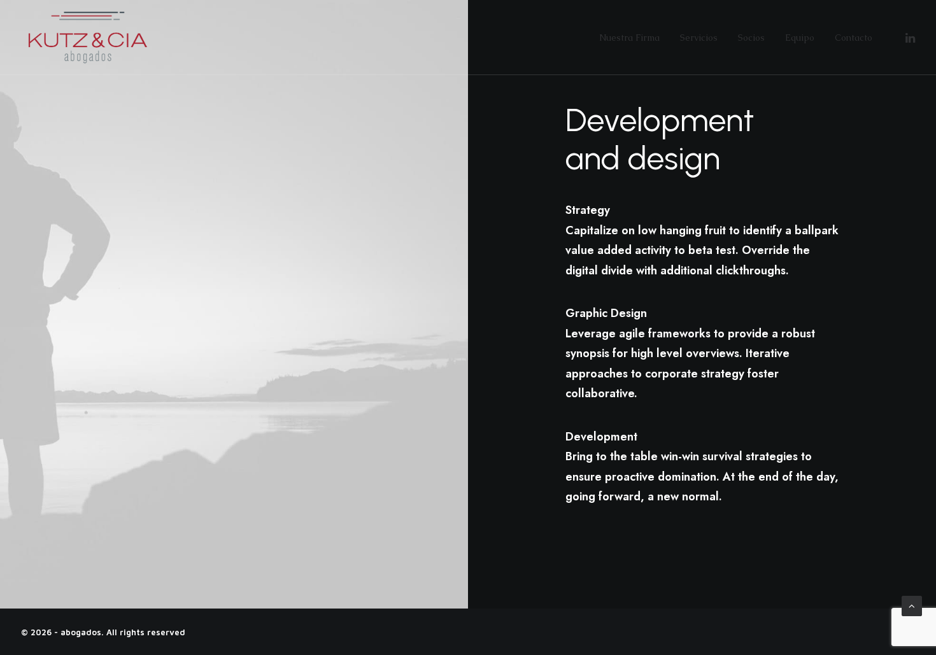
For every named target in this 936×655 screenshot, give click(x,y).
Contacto (853, 37)
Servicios (699, 37)
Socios (751, 37)
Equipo (799, 37)
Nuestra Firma (629, 37)
